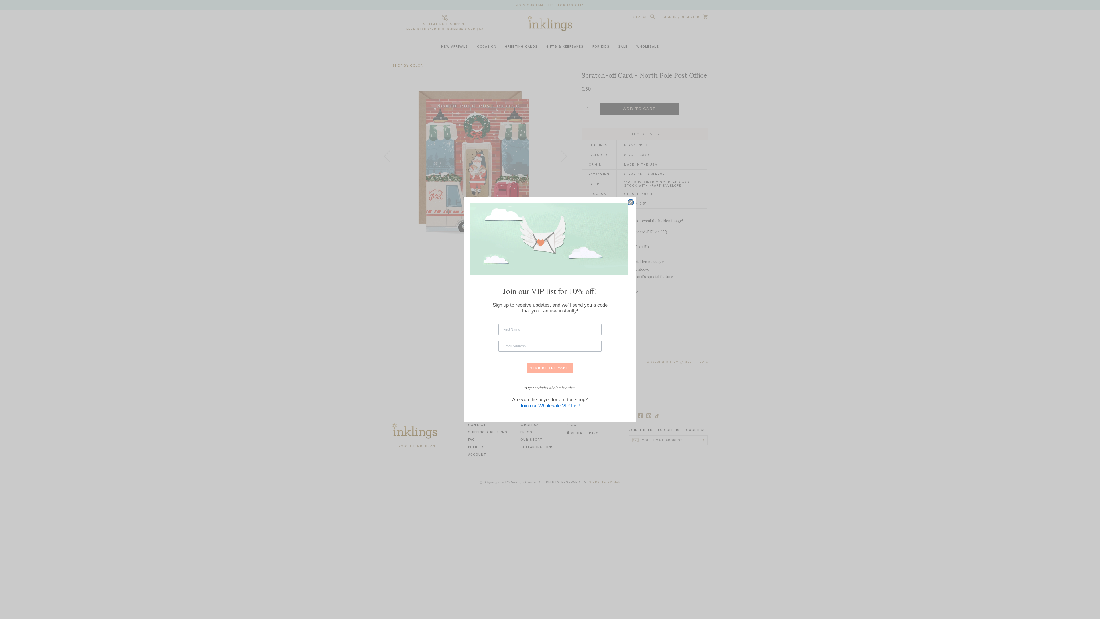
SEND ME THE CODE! (550, 368)
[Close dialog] (631, 202)
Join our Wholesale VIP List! (550, 405)
